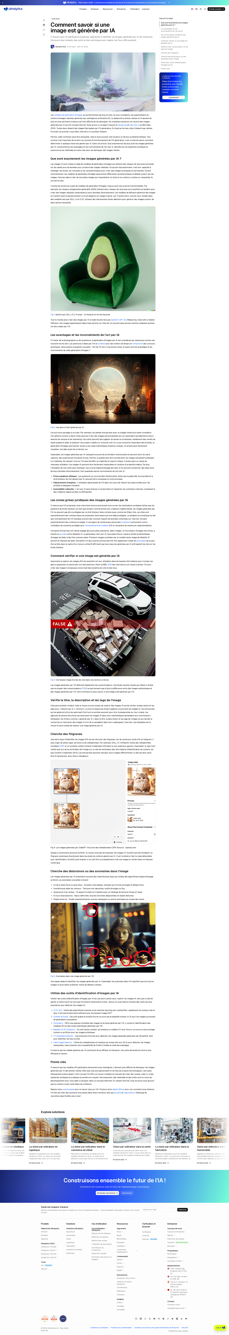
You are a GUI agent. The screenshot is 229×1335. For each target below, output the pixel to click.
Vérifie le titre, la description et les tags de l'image (174, 48)
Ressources (108, 9)
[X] (145, 1319)
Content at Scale (60, 1017)
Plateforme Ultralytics (50, 1228)
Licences (145, 9)
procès (63, 534)
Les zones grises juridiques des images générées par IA (173, 36)
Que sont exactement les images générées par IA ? (174, 24)
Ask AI (218, 1328)
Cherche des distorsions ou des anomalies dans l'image (173, 58)
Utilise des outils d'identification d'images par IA (173, 64)
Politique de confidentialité (121, 1328)
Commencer (174, 97)
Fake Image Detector (62, 1042)
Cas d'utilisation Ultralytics (98, 1229)
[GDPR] (63, 1318)
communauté (68, 1089)
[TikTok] (168, 1319)
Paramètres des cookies (178, 1331)
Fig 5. (53, 976)
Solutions (95, 9)
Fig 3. (53, 680)
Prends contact (215, 9)
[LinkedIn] (141, 1319)
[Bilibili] (172, 1319)
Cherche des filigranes (170, 53)
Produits (83, 9)
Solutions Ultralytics (74, 1228)
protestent (126, 522)
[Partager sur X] (44, 20)
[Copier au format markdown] (44, 34)
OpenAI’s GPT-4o (118, 320)
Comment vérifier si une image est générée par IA (174, 42)
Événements (122, 1275)
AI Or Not (57, 1010)
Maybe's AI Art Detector (64, 1029)
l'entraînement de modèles (96, 525)
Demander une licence (106, 1193)
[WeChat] (159, 1319)
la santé (117, 1093)
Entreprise (121, 9)
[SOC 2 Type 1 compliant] (54, 1318)
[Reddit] (181, 1319)
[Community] (150, 1319)
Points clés (165, 69)
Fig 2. (53, 427)
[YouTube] (154, 1319)
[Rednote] (163, 1319)
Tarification (134, 9)
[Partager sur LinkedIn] (44, 25)
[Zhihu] (177, 1319)
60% (110, 564)
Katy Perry (134, 125)
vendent (101, 344)
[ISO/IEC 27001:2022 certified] (45, 1318)
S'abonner (182, 1210)
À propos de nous (174, 1228)
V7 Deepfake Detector (63, 1036)
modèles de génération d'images (68, 115)
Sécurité (185, 1328)
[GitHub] (136, 1319)
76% (84, 688)
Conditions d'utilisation (99, 1328)
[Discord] (186, 1319)
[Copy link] (44, 30)
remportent (138, 344)
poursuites (141, 541)
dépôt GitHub (118, 1089)
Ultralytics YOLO (48, 1243)
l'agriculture (129, 1093)
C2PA (61, 746)
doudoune (122, 125)
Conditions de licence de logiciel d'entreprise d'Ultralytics (156, 1328)
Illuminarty (58, 1023)
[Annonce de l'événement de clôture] (2, 2)
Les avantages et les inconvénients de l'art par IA (172, 30)
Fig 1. (53, 314)
